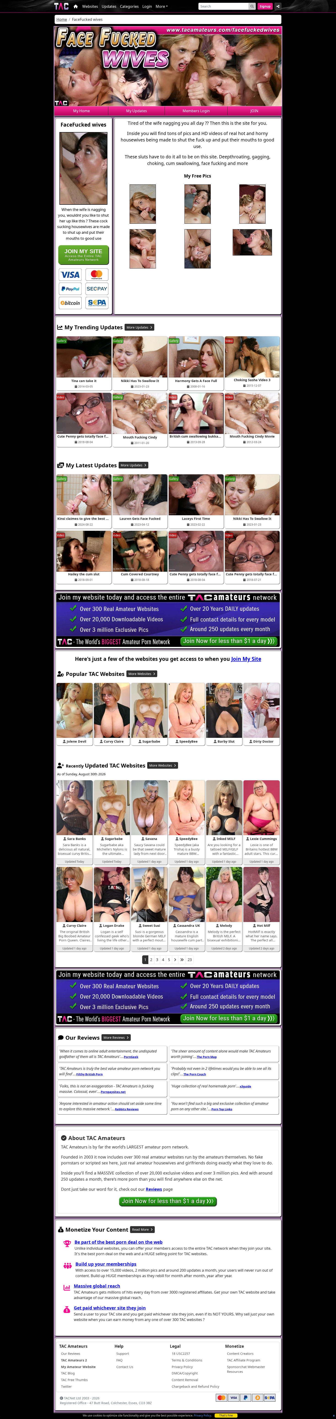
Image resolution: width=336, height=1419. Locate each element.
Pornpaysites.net (113, 1092)
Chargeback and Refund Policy (195, 1386)
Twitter (66, 1386)
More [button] (160, 6)
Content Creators (240, 1353)
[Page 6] (182, 959)
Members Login (196, 110)
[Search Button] (252, 6)
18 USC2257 (181, 1353)
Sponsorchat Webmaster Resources (246, 1369)
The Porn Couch (195, 1074)
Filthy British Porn (89, 1074)
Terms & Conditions (187, 1360)
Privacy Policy (202, 1415)
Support (122, 1353)
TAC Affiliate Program (243, 1360)
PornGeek (131, 1057)
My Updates (136, 110)
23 (190, 959)
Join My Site (246, 658)
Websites (90, 6)
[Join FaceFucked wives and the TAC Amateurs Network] (70, 274)
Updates (109, 6)
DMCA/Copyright (185, 1373)
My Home (81, 110)
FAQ (119, 1360)
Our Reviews (70, 1353)
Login (147, 6)
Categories (129, 6)
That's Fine (226, 1415)
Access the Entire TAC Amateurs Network (83, 254)
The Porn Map (207, 1057)
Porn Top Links (221, 1109)
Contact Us (124, 1367)
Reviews (154, 1189)
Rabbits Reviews (127, 1109)
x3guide (245, 1086)
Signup (265, 6)
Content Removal (185, 1380)
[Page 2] (175, 959)
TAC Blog (68, 1373)
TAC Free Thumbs (74, 1380)
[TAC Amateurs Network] (61, 6)
